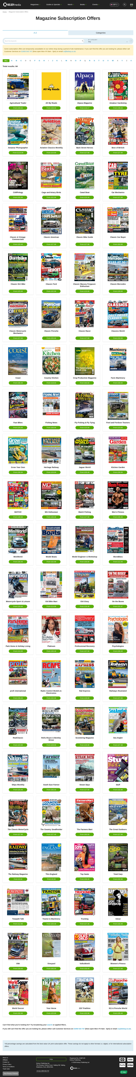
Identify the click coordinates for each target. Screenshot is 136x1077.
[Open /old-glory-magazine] (84, 584)
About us (5, 1057)
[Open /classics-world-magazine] (117, 314)
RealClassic (18, 738)
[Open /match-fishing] (84, 495)
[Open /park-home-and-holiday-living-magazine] (17, 629)
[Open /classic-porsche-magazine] (51, 314)
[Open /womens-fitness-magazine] (117, 947)
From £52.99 (51, 197)
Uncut (118, 919)
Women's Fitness (118, 964)
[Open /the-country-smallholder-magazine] (51, 812)
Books (82, 4)
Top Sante (84, 874)
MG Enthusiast (51, 512)
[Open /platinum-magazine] (51, 629)
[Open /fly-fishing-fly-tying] (84, 405)
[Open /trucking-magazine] (84, 902)
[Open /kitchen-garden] (117, 450)
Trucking (84, 919)
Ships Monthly (18, 785)
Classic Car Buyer (118, 237)
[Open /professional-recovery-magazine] (84, 629)
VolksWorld (85, 964)
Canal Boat (84, 192)
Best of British (118, 148)
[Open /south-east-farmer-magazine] (51, 766)
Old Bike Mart (51, 601)
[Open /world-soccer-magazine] (17, 991)
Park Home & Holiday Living (18, 646)
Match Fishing (84, 512)
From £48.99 (18, 517)
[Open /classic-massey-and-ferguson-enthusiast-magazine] (84, 267)
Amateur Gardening (118, 103)
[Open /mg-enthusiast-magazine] (51, 495)
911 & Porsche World (118, 1008)
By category (92, 39)
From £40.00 (18, 108)
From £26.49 (84, 197)
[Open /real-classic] (17, 721)
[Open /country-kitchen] (51, 361)
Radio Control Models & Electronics (51, 692)
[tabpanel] (68, 537)
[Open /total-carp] (117, 857)
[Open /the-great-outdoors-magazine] (117, 812)
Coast (18, 378)
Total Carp (118, 874)
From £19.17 (84, 108)
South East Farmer (51, 785)
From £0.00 (18, 879)
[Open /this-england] (51, 857)
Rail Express (84, 691)
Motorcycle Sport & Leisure (18, 601)
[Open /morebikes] (117, 540)
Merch (70, 4)
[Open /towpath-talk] (17, 902)
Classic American (51, 237)
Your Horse (51, 1008)
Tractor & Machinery (51, 919)
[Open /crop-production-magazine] (84, 361)
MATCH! (17, 512)
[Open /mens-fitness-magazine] (117, 495)
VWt (18, 964)
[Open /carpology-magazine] (17, 175)
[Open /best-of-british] (117, 131)
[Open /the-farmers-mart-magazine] (84, 811)
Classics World (118, 331)
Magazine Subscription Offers (18, 12)
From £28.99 (118, 291)
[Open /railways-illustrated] (117, 674)
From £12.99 (18, 924)
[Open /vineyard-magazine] (51, 945)
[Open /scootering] (84, 721)
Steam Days (84, 785)
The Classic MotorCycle (18, 829)
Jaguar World (85, 467)
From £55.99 (51, 338)
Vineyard (51, 964)
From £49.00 (51, 108)
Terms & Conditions (9, 1066)
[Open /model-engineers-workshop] (84, 539)
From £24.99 (51, 153)
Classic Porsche (51, 331)
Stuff (118, 785)
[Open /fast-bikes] (17, 405)
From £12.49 (118, 562)
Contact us (6, 1062)
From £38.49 (118, 108)
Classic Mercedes (118, 284)
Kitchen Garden (118, 467)
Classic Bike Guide (84, 237)
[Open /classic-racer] (84, 314)
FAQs (51, 1059)
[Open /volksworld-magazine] (84, 947)
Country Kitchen (51, 378)
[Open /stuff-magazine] (117, 768)
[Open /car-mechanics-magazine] (117, 175)
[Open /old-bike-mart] (51, 584)
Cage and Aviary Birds (51, 192)
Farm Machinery (118, 378)
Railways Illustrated (118, 691)
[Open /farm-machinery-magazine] (117, 359)
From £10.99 (18, 651)
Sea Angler (118, 738)
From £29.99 (51, 472)
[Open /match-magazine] (17, 495)
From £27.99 (84, 153)
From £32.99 (18, 197)
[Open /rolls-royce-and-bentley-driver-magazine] (51, 719)
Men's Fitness (118, 512)
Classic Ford (51, 284)
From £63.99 (118, 244)
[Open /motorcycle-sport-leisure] (17, 584)
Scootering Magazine (84, 738)
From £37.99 (84, 651)
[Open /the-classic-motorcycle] (17, 812)
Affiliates (5, 1060)
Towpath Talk (18, 919)
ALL (6, 61)
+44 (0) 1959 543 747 (42, 1071)
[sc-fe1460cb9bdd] (75, 1068)
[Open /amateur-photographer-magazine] (17, 131)
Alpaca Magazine (84, 103)
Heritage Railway (51, 467)
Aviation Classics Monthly (51, 148)
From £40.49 (118, 924)
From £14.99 (51, 606)
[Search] (83, 41)
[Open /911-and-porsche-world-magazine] (117, 991)
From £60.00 (51, 790)
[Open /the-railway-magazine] (17, 856)
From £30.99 (18, 472)
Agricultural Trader (18, 103)
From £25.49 (18, 244)
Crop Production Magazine (84, 378)
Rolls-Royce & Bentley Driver (51, 739)
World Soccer (18, 1008)
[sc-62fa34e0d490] (12, 4)
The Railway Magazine (18, 874)
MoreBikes (118, 557)
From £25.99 (18, 291)
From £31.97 (118, 606)
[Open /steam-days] (84, 768)
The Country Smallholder (51, 829)
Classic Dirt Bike (18, 284)
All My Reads (51, 103)
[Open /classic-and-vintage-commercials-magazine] (17, 218)
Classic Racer (85, 331)
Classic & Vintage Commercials (18, 238)
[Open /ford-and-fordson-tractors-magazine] (117, 406)
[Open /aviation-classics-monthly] (51, 131)
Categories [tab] (101, 33)
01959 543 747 (26, 51)
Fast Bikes (18, 423)
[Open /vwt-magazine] (17, 947)
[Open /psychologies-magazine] (117, 629)
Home (5, 12)
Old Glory (84, 601)
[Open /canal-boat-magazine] (84, 175)
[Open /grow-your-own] (17, 450)
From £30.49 (18, 383)
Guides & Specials (53, 4)
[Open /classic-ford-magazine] (51, 267)
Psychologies (118, 646)
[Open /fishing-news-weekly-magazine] (51, 404)
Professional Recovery (85, 646)
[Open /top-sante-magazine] (84, 857)
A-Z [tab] (35, 33)
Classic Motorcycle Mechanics (18, 332)
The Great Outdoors (118, 829)
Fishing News (51, 423)
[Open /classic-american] (51, 220)
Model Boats (51, 557)
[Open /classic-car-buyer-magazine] (117, 219)
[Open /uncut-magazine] (117, 902)
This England (51, 874)
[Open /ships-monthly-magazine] (17, 768)
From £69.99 (51, 428)
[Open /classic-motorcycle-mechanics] (17, 314)
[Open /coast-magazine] (17, 361)
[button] (40, 5)
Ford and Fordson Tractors (118, 423)
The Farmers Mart (84, 829)
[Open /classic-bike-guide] (84, 220)
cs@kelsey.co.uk (69, 51)
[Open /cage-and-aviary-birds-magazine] (51, 175)
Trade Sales (6, 1069)
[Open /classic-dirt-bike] (17, 267)
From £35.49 (84, 472)
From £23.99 (84, 291)
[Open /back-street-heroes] (84, 131)
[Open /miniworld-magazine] (17, 540)
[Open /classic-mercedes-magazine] (117, 267)
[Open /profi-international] (17, 672)
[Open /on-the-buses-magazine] (117, 584)
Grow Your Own (18, 467)
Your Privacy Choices (11, 1073)
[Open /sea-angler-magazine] (117, 720)
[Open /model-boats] (51, 540)
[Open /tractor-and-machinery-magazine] (51, 902)
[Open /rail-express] (84, 674)
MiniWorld (18, 557)
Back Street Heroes (84, 148)
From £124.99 (18, 153)
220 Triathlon (84, 1008)
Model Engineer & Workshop (84, 557)
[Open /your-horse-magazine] (51, 990)
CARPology (18, 192)
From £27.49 (118, 745)
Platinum (51, 646)
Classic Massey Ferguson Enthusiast (84, 285)
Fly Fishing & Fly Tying (85, 423)
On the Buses (118, 601)
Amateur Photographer (18, 148)
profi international (18, 691)
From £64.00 (84, 383)
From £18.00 (51, 383)
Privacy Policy (7, 1064)
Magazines (35, 4)
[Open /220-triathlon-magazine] (84, 990)
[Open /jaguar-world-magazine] (84, 450)
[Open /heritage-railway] (51, 450)
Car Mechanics (118, 192)
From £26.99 (18, 428)
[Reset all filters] (131, 41)
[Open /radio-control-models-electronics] (51, 673)
